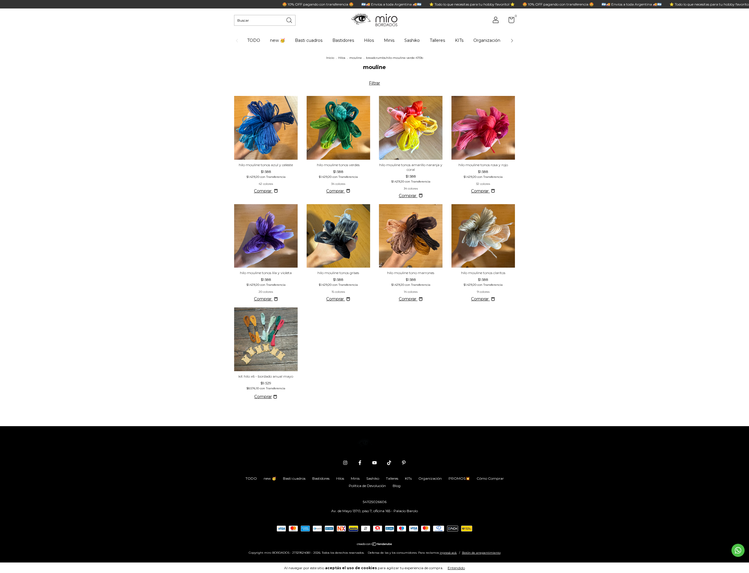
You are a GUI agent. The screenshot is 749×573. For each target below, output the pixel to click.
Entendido (456, 568)
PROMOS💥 (459, 478)
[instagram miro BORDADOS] (345, 462)
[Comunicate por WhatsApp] (738, 550)
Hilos (369, 40)
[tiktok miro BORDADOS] (389, 462)
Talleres (437, 40)
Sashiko (412, 40)
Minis (389, 40)
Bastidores (343, 40)
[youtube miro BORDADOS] (374, 462)
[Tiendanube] (374, 544)
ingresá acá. (448, 553)
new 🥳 (277, 40)
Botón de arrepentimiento (481, 553)
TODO (253, 40)
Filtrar (374, 83)
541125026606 (374, 502)
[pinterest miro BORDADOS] (403, 462)
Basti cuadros (308, 40)
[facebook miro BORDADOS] (360, 462)
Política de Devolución (367, 485)
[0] (509, 21)
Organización (486, 40)
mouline (355, 58)
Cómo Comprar (490, 478)
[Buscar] (290, 20)
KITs (459, 40)
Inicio (330, 58)
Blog (397, 485)
